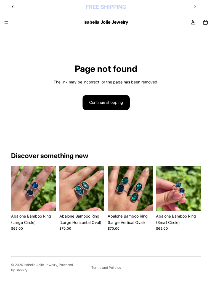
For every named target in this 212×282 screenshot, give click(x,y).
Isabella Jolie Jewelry (40, 265)
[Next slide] (195, 7)
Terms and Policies (106, 267)
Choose (100, 202)
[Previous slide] (13, 7)
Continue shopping (106, 102)
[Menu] (6, 22)
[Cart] (205, 22)
